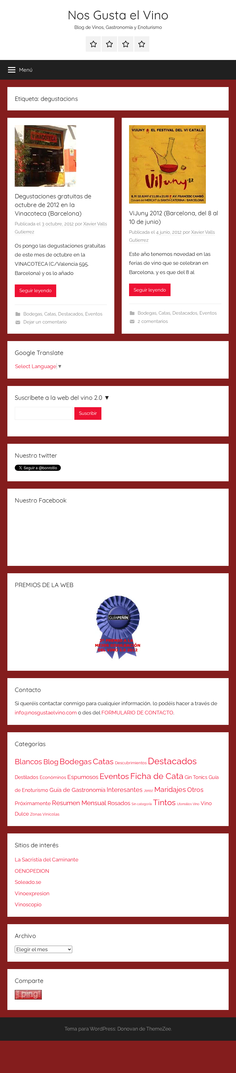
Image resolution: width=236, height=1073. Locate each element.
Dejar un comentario (45, 322)
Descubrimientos (131, 763)
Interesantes (125, 789)
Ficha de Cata (156, 776)
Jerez (148, 791)
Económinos (53, 777)
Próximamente (33, 803)
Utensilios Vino (188, 804)
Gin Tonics (196, 777)
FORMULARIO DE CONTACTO (137, 712)
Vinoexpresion (32, 893)
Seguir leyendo (35, 290)
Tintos (164, 802)
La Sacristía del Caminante (46, 859)
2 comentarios (153, 321)
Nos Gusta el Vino (118, 14)
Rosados (119, 803)
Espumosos (82, 777)
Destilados (26, 777)
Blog (50, 762)
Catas (50, 314)
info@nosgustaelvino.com (46, 712)
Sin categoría (142, 804)
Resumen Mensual (79, 803)
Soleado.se (28, 882)
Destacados (70, 314)
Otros (195, 789)
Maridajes (170, 789)
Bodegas (32, 314)
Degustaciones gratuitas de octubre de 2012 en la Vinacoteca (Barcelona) (53, 204)
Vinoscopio (28, 904)
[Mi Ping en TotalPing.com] (28, 998)
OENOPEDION (32, 871)
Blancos (28, 761)
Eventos (93, 314)
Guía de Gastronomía (77, 789)
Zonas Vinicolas (44, 814)
